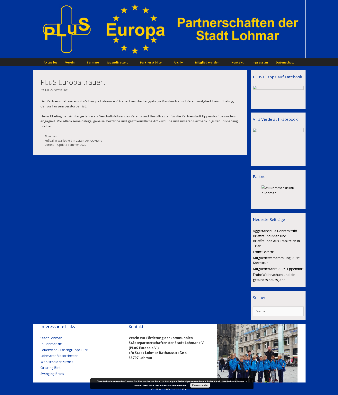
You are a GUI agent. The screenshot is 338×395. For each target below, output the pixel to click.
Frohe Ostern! (263, 251)
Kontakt (237, 62)
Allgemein (51, 136)
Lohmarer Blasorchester (59, 355)
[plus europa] (169, 29)
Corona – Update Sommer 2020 (65, 145)
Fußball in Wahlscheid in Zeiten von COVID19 (73, 140)
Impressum (260, 62)
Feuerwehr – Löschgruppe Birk (64, 350)
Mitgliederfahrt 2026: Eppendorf (278, 268)
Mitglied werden (207, 62)
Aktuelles (50, 62)
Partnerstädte (151, 62)
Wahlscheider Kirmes (56, 361)
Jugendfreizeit (117, 62)
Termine (93, 62)
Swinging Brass (52, 373)
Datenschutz (285, 62)
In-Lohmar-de (51, 343)
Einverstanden (200, 385)
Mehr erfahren (179, 385)
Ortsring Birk (50, 367)
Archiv (178, 62)
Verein (70, 62)
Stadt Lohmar (51, 338)
